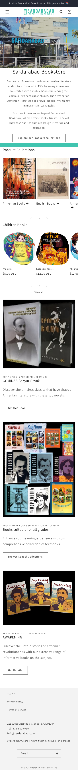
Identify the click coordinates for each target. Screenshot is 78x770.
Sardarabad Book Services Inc (42, 767)
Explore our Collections (39, 44)
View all (39, 292)
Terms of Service (16, 709)
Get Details (15, 670)
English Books (45, 203)
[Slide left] (31, 218)
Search (11, 693)
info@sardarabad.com (21, 733)
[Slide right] (47, 218)
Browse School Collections (25, 556)
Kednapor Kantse (45, 268)
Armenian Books (14, 203)
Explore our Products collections (39, 137)
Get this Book (16, 408)
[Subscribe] (57, 753)
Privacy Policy (15, 701)
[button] (7, 12)
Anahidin (7, 268)
